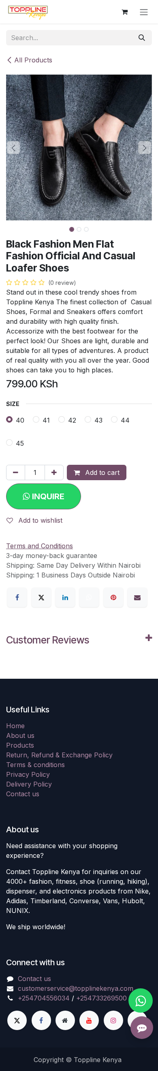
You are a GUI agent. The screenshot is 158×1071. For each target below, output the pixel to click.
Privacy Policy (28, 774)
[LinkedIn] (65, 597)
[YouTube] (89, 1020)
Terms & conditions (35, 765)
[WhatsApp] (89, 597)
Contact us (22, 794)
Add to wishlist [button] (39, 520)
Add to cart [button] (101, 472)
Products (20, 745)
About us (20, 735)
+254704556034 (44, 998)
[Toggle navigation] (144, 11)
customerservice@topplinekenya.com (75, 988)
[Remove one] (15, 472)
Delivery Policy (29, 784)
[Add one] (54, 472)
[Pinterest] (113, 597)
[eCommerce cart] (124, 12)
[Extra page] (65, 1020)
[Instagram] (113, 1020)
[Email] (137, 597)
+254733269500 (101, 998)
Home (15, 726)
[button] (13, 147)
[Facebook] (17, 597)
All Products (33, 60)
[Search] (142, 37)
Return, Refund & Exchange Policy (59, 755)
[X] (41, 597)
